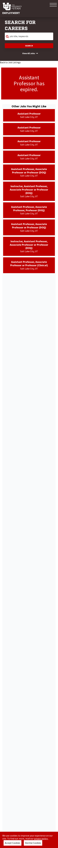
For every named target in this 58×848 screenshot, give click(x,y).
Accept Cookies (12, 842)
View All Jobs (28, 53)
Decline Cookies (33, 842)
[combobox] (29, 36)
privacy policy (41, 838)
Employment (11, 13)
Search (29, 45)
